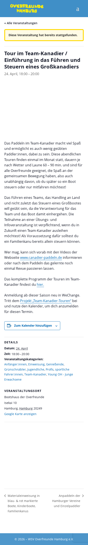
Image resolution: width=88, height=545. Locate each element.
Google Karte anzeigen (20, 414)
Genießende (55, 364)
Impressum (69, 527)
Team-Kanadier (35, 374)
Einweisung (36, 364)
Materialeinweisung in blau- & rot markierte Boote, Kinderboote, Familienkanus (24, 503)
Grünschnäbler (15, 369)
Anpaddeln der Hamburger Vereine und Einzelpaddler (66, 501)
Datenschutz (41, 527)
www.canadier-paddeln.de (41, 257)
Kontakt (16, 527)
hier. (40, 284)
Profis (50, 369)
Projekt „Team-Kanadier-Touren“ (45, 300)
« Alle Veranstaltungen (20, 23)
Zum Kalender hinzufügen (33, 325)
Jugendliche (35, 369)
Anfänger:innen (15, 364)
